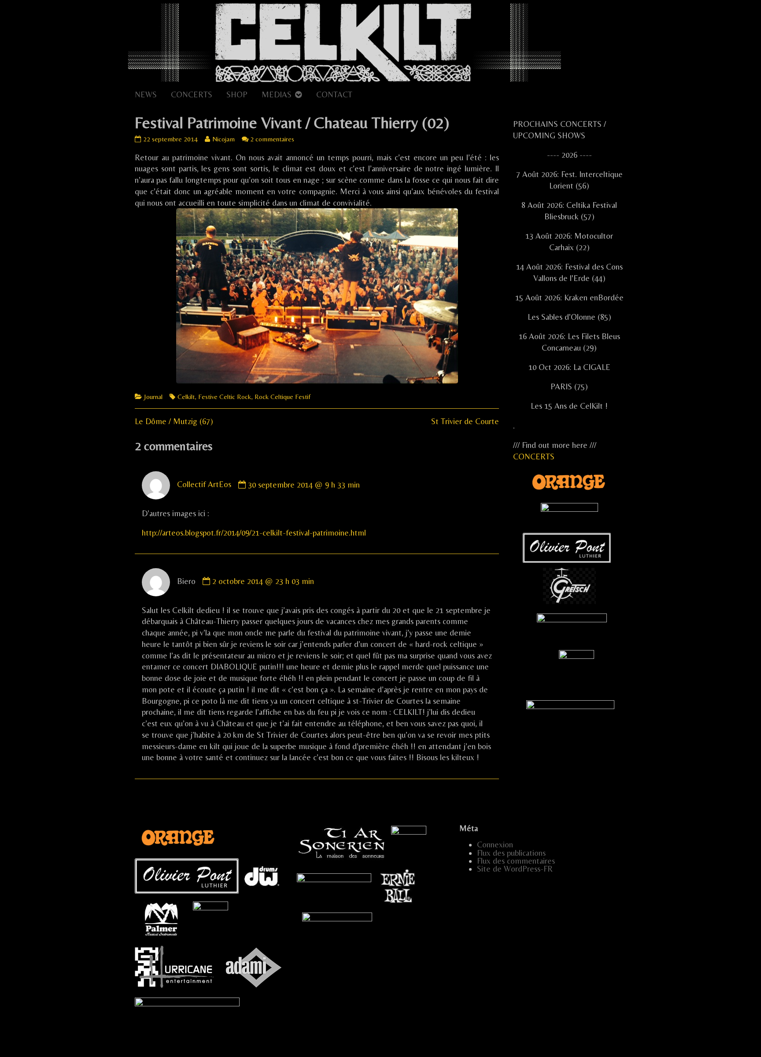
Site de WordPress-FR (515, 868)
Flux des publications (511, 852)
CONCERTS (191, 94)
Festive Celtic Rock (224, 396)
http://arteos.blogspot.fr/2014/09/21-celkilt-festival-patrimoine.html (254, 532)
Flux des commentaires (516, 860)
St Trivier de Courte (465, 421)
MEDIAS (277, 94)
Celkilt (186, 396)
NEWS (146, 94)
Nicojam (223, 139)
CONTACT (334, 94)
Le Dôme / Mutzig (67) (174, 421)
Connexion (495, 844)
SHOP (237, 94)
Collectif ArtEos (204, 484)
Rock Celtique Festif (282, 396)
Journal (153, 396)
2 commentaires (272, 139)
